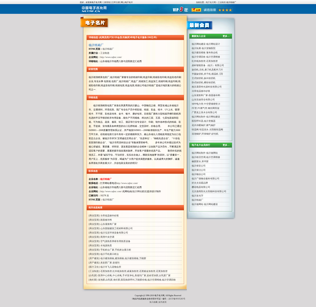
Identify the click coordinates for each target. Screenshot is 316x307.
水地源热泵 (106, 245)
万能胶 (142, 258)
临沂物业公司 (199, 174)
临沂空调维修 (154, 280)
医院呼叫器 (197, 121)
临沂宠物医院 (208, 48)
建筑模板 (119, 258)
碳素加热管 (133, 271)
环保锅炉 (206, 134)
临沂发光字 (197, 195)
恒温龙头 (204, 129)
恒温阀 (195, 129)
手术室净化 (128, 275)
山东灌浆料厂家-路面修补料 (206, 95)
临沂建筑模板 (107, 258)
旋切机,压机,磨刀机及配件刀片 (207, 69)
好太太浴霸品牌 (200, 183)
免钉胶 (93, 280)
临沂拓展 (196, 48)
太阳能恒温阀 (216, 129)
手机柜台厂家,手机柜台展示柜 (115, 250)
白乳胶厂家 (165, 275)
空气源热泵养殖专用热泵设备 (115, 241)
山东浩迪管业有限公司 (203, 99)
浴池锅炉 (196, 134)
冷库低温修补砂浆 (109, 215)
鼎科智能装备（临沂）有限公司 (208, 65)
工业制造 (222, 2)
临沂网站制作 (199, 116)
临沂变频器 (209, 121)
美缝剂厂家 (140, 275)
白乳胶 (93, 275)
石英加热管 (106, 271)
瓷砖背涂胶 (152, 275)
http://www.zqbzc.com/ (111, 57)
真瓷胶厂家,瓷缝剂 (109, 262)
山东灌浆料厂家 (108, 224)
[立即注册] (115, 2)
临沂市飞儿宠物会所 (110, 267)
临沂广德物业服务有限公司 (205, 178)
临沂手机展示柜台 (109, 254)
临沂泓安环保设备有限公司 (114, 232)
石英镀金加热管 (147, 271)
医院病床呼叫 (128, 280)
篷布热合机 (212, 52)
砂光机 (214, 134)
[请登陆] (107, 2)
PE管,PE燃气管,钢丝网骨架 (205, 108)
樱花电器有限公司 (201, 187)
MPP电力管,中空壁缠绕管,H (206, 104)
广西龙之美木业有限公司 (204, 112)
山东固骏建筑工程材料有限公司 (116, 228)
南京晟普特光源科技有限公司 (207, 87)
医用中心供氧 (105, 275)
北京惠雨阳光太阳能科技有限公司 (209, 191)
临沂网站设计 (213, 44)
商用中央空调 (107, 237)
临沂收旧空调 (199, 157)
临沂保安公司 (199, 166)
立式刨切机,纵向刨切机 (203, 78)
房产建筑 (94, 258)
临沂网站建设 (139, 191)
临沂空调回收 (169, 280)
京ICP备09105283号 (176, 299)
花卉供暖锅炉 (199, 125)
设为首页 (163, 302)
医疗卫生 (94, 267)
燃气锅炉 (210, 125)
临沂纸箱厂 (96, 45)
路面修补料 (106, 220)
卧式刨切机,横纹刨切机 (203, 82)
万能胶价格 (141, 280)
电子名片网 (211, 2)
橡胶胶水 (196, 161)
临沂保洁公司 (199, 170)
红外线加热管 (119, 271)
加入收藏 (153, 302)
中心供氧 (117, 275)
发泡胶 (101, 280)
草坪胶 (205, 161)
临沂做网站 (212, 153)
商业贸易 (94, 215)
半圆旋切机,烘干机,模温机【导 (207, 74)
